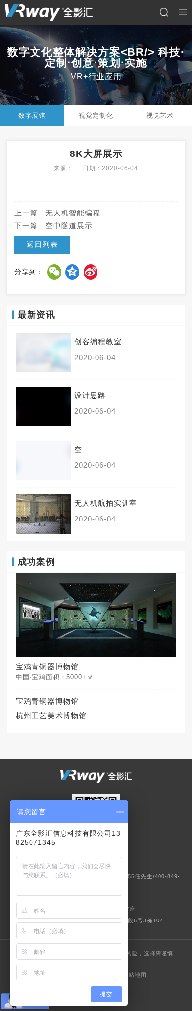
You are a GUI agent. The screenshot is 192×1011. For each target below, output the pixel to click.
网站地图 (135, 975)
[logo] (49, 12)
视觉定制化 (96, 115)
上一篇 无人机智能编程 (57, 213)
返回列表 (42, 244)
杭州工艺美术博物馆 (51, 716)
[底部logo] (96, 777)
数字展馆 (32, 115)
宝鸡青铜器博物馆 (47, 701)
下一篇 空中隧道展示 (53, 226)
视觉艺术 (160, 115)
